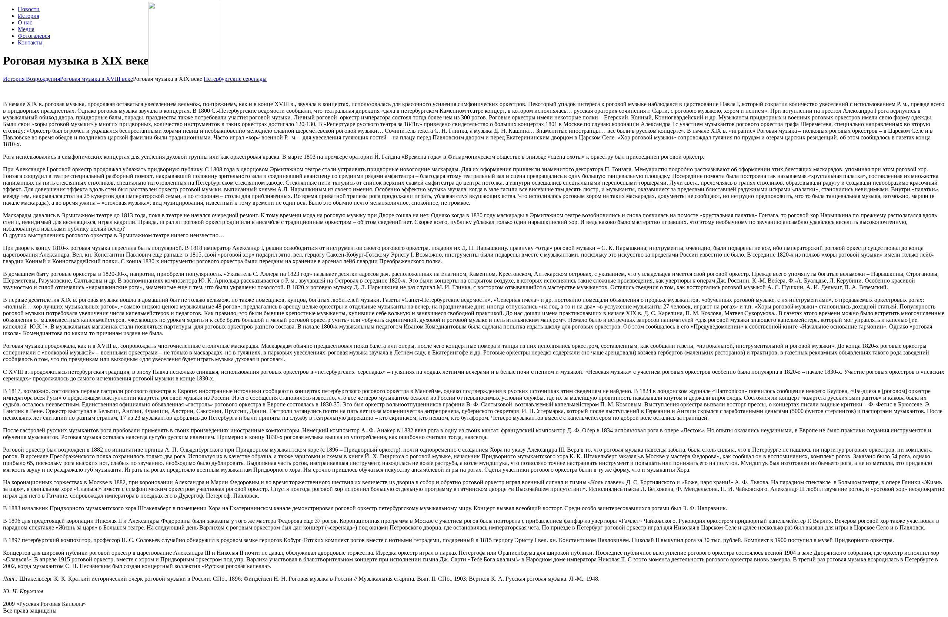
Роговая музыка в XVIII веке (96, 79)
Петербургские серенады (235, 79)
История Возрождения (31, 79)
